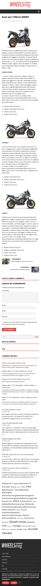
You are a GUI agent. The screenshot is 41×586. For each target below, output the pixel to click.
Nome (4, 305)
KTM (4, 525)
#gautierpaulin (8, 490)
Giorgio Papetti (18, 21)
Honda (22, 521)
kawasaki (31, 522)
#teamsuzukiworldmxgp (11, 515)
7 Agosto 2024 (7, 21)
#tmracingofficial (9, 518)
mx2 (3, 529)
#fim (23, 487)
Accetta (6, 583)
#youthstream (29, 518)
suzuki (19, 529)
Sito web (4, 316)
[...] (31, 418)
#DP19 (19, 487)
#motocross (7, 501)
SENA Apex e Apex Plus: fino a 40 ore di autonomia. (18, 454)
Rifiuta (14, 583)
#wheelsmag (20, 518)
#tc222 (24, 509)
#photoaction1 (26, 501)
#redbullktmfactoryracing (13, 504)
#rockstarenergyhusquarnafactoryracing (19, 507)
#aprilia (16, 483)
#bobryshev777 (25, 483)
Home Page (5, 553)
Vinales (25, 529)
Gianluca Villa (6, 371)
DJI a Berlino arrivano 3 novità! (11, 409)
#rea (34, 501)
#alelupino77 (7, 483)
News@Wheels (6, 556)
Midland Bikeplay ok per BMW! (11, 439)
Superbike (13, 529)
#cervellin (6, 487)
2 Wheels (4, 560)
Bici (3, 566)
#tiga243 (25, 515)
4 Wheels (4, 563)
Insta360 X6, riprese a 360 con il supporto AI (15, 468)
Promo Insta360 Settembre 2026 (12, 423)
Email (3, 311)
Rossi (7, 529)
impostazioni (6, 579)
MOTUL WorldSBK (26, 526)
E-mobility (4, 569)
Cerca (36, 337)
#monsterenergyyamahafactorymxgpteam (19, 498)
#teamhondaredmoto (11, 512)
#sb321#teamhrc (9, 509)
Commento (5, 290)
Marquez (9, 526)
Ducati (13, 522)
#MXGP (16, 501)
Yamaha (7, 533)
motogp (17, 525)
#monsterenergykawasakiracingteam (18, 495)
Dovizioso (5, 522)
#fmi (28, 486)
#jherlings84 (7, 492)
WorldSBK (33, 529)
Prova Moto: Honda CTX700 (16, 363)
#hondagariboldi (22, 490)
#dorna (13, 487)
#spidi (18, 510)
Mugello (34, 526)
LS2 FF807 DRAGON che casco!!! (22, 371)
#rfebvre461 (29, 504)
